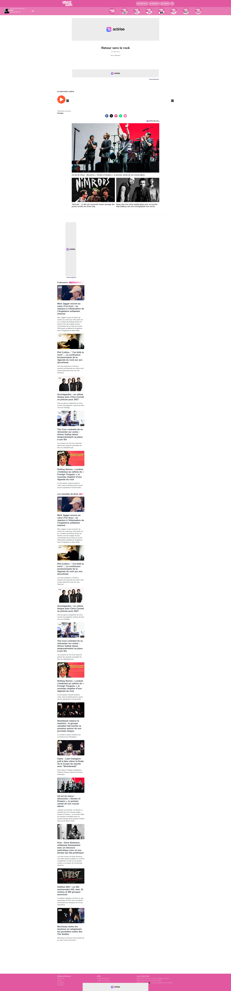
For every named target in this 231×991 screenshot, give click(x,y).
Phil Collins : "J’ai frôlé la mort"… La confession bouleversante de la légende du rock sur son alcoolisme (70, 357)
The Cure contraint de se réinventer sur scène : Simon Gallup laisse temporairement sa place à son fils (70, 434)
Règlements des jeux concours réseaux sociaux (153, 978)
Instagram (60, 983)
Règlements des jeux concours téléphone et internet (154, 983)
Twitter (59, 980)
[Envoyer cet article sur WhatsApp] (120, 117)
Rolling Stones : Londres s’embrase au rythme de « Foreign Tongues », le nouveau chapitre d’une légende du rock (70, 474)
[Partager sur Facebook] (106, 117)
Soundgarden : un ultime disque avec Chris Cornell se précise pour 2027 (70, 397)
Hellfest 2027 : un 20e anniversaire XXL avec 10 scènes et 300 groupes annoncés (70, 891)
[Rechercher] (172, 3)
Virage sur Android (103, 980)
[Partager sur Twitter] (111, 117)
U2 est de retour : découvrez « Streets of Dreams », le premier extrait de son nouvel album (68, 801)
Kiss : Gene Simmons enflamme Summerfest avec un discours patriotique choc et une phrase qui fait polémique (70, 847)
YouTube (60, 985)
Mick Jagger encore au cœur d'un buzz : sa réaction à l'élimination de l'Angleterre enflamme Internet (70, 308)
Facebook (60, 978)
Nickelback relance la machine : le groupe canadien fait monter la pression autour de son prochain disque (69, 726)
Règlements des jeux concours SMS (149, 980)
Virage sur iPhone (103, 978)
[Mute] (33, 11)
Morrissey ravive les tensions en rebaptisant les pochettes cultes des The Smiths (69, 930)
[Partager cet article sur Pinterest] (115, 117)
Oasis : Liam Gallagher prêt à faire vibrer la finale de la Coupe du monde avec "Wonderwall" (70, 762)
